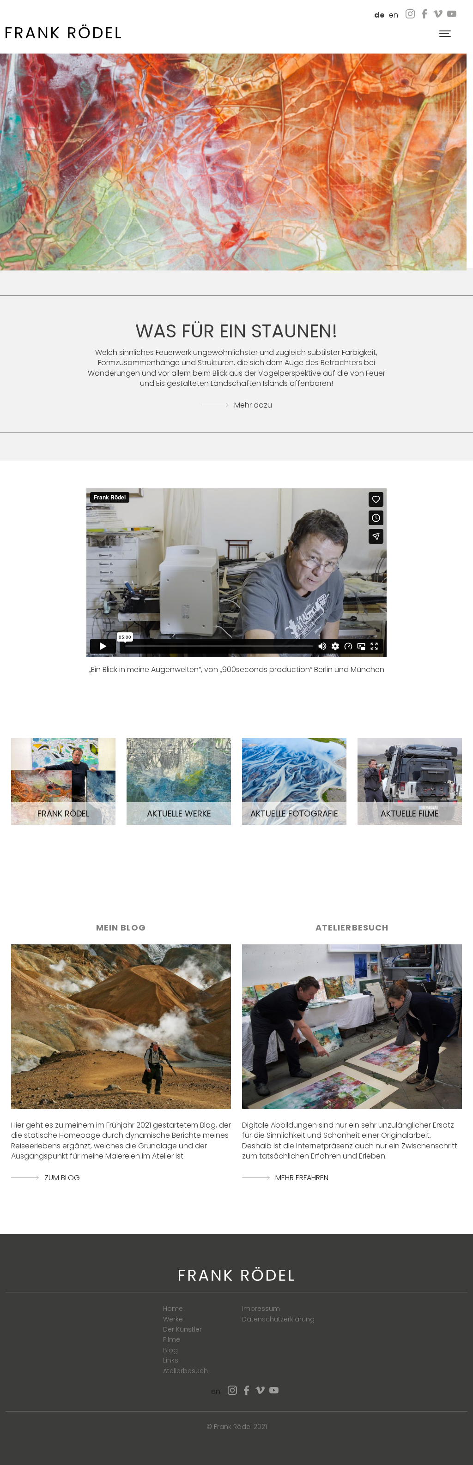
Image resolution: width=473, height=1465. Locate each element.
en (393, 15)
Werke (173, 1319)
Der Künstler (182, 1329)
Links (170, 1360)
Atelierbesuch (185, 1370)
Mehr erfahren (301, 1178)
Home (173, 1308)
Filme (171, 1339)
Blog (170, 1350)
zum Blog (62, 1178)
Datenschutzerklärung (278, 1319)
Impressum (261, 1308)
